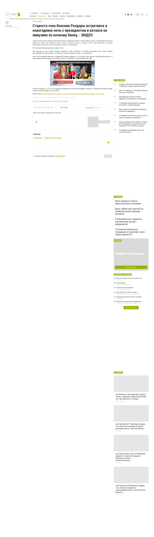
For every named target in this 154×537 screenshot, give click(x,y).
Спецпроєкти (33, 16)
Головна (7, 18)
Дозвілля (57, 13)
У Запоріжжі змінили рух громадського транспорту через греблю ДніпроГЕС (130, 232)
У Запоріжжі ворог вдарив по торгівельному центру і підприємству (128, 221)
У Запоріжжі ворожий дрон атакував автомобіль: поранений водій (132, 104)
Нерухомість (80, 16)
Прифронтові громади (129, 254)
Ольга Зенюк (8, 26)
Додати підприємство (131, 307)
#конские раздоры (63, 101)
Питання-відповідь (71, 16)
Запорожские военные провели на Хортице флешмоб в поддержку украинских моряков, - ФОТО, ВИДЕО (73, 94)
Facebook (48, 88)
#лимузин (48, 101)
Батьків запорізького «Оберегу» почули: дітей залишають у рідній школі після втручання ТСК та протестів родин (133, 124)
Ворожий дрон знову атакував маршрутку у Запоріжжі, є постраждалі (132, 98)
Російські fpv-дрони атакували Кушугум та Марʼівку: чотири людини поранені (133, 85)
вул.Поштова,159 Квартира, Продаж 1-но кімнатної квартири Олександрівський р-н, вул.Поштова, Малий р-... (131, 488)
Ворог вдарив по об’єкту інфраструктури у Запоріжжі (128, 202)
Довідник (45, 13)
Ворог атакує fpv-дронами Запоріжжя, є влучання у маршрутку (133, 110)
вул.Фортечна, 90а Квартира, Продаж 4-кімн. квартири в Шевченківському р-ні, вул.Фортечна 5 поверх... (131, 396)
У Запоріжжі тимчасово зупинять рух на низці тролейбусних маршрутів (133, 116)
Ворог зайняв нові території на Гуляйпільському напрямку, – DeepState (129, 211)
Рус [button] (138, 14)
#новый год (35, 101)
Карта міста (55, 16)
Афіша (67, 13)
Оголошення (88, 16)
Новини (35, 13)
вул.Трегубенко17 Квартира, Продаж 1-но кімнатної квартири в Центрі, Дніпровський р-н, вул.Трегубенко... (130, 426)
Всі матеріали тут (131, 267)
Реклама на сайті (42, 16)
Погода (49, 16)
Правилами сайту (60, 156)
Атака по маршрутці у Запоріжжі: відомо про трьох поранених (133, 91)
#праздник (42, 101)
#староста (54, 101)
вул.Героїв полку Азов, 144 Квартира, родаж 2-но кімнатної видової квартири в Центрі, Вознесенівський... (131, 457)
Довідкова (62, 16)
